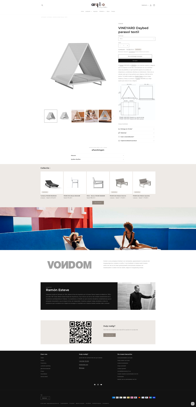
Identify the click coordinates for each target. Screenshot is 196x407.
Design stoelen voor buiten (124, 360)
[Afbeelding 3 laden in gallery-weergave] (78, 116)
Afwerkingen (120, 35)
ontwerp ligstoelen (122, 368)
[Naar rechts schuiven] (113, 116)
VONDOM (133, 65)
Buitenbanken (121, 376)
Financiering (43, 363)
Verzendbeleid (44, 374)
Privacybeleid (71, 403)
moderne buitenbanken (123, 363)
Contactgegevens (106, 403)
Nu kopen (135, 60)
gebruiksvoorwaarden (45, 368)
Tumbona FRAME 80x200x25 (49, 195)
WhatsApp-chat (109, 335)
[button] (42, 5)
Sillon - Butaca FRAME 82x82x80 (96, 195)
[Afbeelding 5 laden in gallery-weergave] (105, 116)
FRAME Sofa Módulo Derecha (118, 195)
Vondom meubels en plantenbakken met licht (128, 374)
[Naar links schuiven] (42, 116)
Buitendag (49, 17)
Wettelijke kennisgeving (96, 403)
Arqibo (45, 403)
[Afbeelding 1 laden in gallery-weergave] (50, 116)
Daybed (121, 65)
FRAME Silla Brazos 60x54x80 (72, 195)
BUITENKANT (44, 17)
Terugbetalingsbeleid (64, 403)
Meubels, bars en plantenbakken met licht (127, 379)
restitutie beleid (44, 376)
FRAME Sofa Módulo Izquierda (141, 195)
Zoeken (42, 357)
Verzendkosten (132, 51)
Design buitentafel (122, 365)
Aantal (119, 42)
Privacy (42, 371)
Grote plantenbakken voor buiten (125, 357)
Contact (42, 360)
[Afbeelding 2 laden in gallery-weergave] (64, 116)
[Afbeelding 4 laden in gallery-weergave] (91, 116)
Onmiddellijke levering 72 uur (124, 371)
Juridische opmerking (45, 365)
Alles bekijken (98, 202)
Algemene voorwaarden (80, 403)
